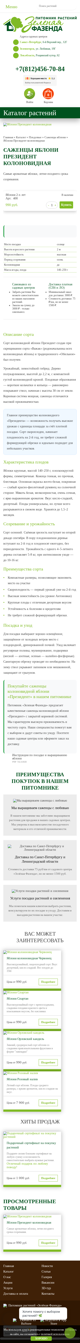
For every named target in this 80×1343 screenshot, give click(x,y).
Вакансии (48, 1282)
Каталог (8, 1271)
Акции (7, 1282)
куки (24, 1329)
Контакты (48, 1293)
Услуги (8, 1288)
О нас (7, 1277)
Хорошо (41, 1338)
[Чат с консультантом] (9, 1318)
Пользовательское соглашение (40, 1314)
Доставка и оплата (15, 1293)
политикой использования (55, 1334)
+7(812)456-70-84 (40, 68)
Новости (47, 1266)
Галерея (47, 1277)
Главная (8, 1266)
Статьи (46, 1271)
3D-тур (46, 1288)
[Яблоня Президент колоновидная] (27, 124)
